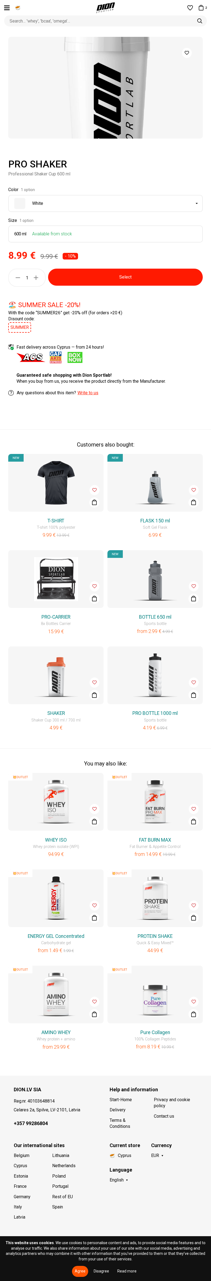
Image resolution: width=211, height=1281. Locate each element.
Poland (59, 1176)
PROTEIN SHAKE (155, 936)
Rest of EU (62, 1196)
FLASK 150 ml (155, 521)
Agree (80, 1271)
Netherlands (64, 1165)
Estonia (21, 1176)
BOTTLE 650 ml (155, 617)
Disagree (101, 1271)
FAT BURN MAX (155, 840)
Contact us (164, 1116)
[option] (105, 88)
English (117, 1180)
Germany (22, 1196)
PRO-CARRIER (55, 617)
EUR (155, 1155)
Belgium (21, 1155)
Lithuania (60, 1155)
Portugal (60, 1186)
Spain (57, 1207)
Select (125, 277)
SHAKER (56, 713)
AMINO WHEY (56, 1032)
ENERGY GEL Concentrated (56, 936)
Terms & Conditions (120, 1123)
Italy (18, 1207)
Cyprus (20, 1165)
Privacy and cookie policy (172, 1102)
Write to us (87, 392)
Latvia (19, 1217)
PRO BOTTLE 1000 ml (155, 713)
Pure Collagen (155, 1032)
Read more (127, 1271)
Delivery (118, 1109)
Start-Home (121, 1099)
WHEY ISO (56, 840)
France (20, 1186)
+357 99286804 (31, 1123)
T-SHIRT (56, 521)
